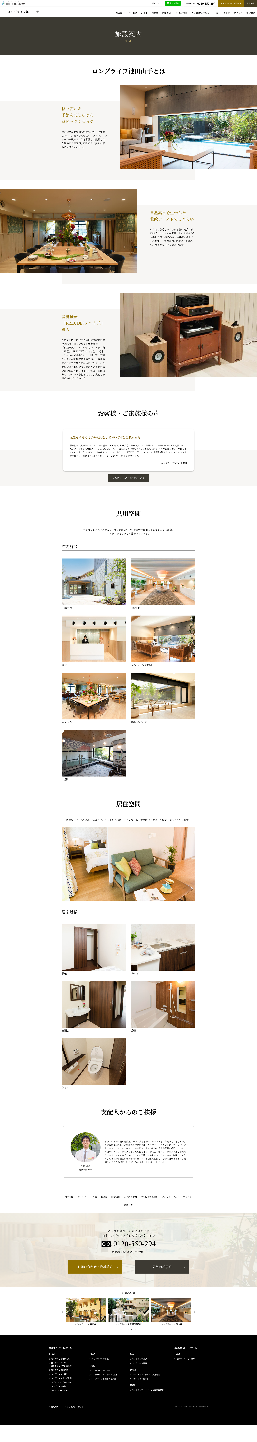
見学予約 (250, 3)
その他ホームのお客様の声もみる (128, 478)
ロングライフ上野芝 (59, 1374)
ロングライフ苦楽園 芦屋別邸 (103, 1378)
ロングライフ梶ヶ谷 (140, 1378)
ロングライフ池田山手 (60, 1359)
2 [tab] (125, 1330)
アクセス (238, 12)
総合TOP (156, 3)
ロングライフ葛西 (139, 1363)
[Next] (194, 1312)
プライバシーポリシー (76, 1406)
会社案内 (54, 1406)
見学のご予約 (162, 1266)
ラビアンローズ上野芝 (185, 1359)
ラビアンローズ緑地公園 (61, 1382)
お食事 (144, 12)
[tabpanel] (85, 1312)
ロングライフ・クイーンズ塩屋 (104, 1374)
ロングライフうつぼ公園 (61, 1378)
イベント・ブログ (221, 12)
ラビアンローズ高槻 (59, 1390)
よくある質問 (181, 12)
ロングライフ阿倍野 (59, 1370)
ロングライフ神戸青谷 (100, 1370)
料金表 (155, 12)
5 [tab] (135, 1330)
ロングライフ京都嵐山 (100, 1359)
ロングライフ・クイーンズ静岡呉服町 (148, 1390)
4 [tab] (132, 1330)
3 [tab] (128, 1330)
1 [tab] (121, 1330)
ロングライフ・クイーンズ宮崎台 (146, 1374)
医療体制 (166, 12)
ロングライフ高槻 (58, 1386)
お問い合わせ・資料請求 (231, 3)
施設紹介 (120, 12)
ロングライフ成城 (139, 1359)
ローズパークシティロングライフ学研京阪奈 (61, 1364)
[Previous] (63, 1312)
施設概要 (250, 12)
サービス (133, 12)
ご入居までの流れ (200, 12)
